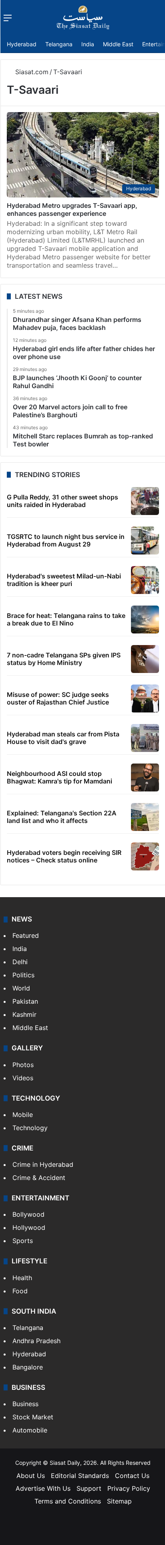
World (21, 988)
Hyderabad (21, 44)
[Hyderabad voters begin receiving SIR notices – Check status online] (145, 856)
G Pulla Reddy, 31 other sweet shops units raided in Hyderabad (62, 501)
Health (22, 1278)
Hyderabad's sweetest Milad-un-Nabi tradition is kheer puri (64, 580)
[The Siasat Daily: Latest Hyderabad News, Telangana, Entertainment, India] (82, 18)
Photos (23, 1065)
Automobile (29, 1430)
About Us (30, 1476)
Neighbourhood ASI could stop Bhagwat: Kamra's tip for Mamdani (59, 777)
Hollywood (28, 1227)
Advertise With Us (43, 1488)
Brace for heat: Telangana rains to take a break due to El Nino (66, 619)
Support (88, 1488)
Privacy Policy (128, 1488)
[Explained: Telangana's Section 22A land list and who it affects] (145, 817)
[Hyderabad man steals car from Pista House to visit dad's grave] (145, 738)
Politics (23, 975)
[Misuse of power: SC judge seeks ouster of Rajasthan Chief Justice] (145, 698)
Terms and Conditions (67, 1501)
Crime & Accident (38, 1178)
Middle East (118, 44)
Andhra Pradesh (36, 1341)
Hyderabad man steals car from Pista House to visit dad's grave (63, 738)
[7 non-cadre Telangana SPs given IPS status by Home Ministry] (145, 659)
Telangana (58, 44)
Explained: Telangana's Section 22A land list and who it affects (62, 817)
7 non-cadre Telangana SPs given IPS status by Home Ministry (64, 659)
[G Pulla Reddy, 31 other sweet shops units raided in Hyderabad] (145, 501)
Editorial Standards (80, 1476)
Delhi (20, 962)
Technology (30, 1128)
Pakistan (25, 1001)
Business (25, 1404)
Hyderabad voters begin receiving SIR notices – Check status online (64, 856)
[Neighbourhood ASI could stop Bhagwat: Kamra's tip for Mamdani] (145, 777)
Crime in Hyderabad (42, 1164)
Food (20, 1291)
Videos (22, 1078)
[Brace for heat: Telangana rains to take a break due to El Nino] (145, 619)
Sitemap (119, 1501)
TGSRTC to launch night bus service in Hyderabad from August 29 (66, 540)
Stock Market (32, 1417)
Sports (22, 1241)
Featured (25, 935)
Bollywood (28, 1214)
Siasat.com (30, 72)
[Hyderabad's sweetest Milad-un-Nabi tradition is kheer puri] (145, 580)
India (87, 44)
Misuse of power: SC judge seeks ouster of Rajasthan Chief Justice (58, 698)
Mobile (22, 1115)
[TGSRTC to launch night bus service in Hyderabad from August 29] (145, 540)
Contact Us (132, 1476)
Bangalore (27, 1367)
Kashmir (24, 1014)
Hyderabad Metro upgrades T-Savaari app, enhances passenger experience (72, 209)
